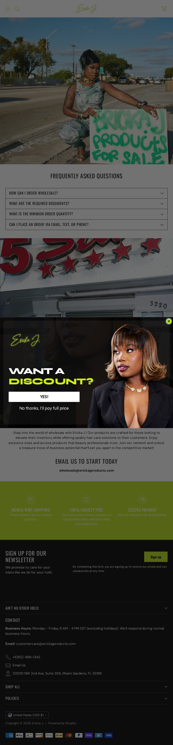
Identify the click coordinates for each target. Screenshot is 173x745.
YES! (44, 396)
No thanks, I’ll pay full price (44, 408)
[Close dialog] (169, 321)
